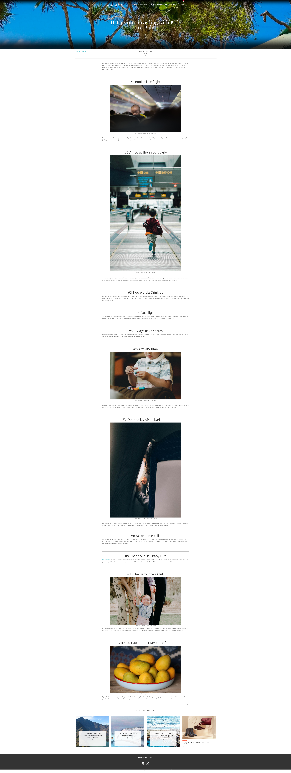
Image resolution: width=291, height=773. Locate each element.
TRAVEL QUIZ (143, 4)
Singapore (186, 1)
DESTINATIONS (152, 4)
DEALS (166, 4)
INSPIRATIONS (160, 4)
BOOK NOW (172, 4)
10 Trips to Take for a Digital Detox (128, 734)
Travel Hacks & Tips (81, 51)
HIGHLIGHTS (136, 4)
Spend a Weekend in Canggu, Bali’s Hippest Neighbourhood (163, 735)
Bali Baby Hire (106, 559)
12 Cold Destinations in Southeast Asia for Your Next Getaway (92, 735)
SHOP (184, 740)
